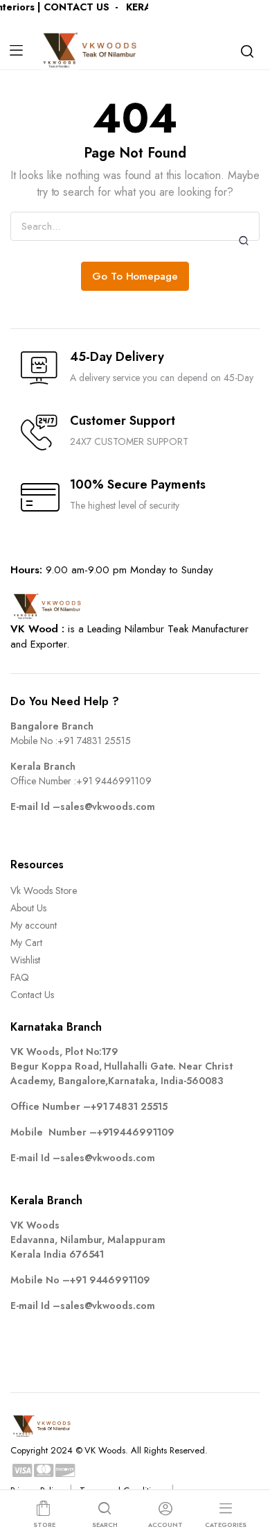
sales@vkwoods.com (108, 806)
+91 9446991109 (114, 781)
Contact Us (32, 995)
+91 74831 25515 (94, 741)
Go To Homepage (135, 276)
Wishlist (25, 960)
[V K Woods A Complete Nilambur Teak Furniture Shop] (91, 51)
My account (33, 925)
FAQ (19, 977)
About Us (28, 908)
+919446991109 (136, 1132)
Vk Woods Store (43, 890)
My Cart (26, 943)
